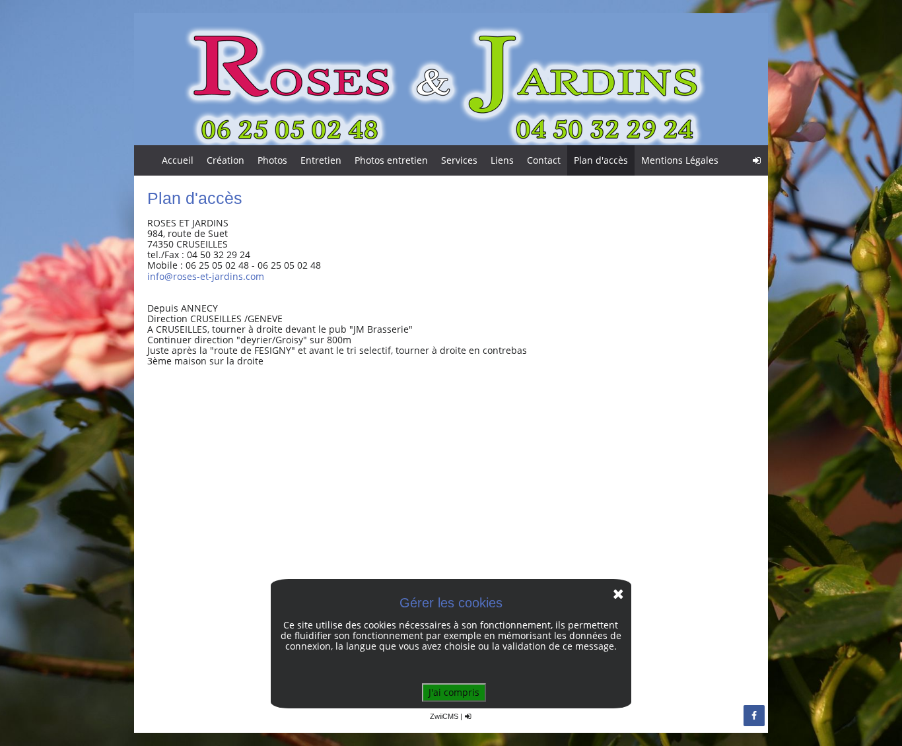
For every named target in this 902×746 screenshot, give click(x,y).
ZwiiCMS (444, 716)
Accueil (177, 160)
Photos (272, 160)
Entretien (320, 160)
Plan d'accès (601, 160)
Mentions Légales (679, 160)
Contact (544, 160)
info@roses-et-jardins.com (205, 276)
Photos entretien (391, 160)
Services (459, 160)
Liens (502, 160)
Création (225, 160)
